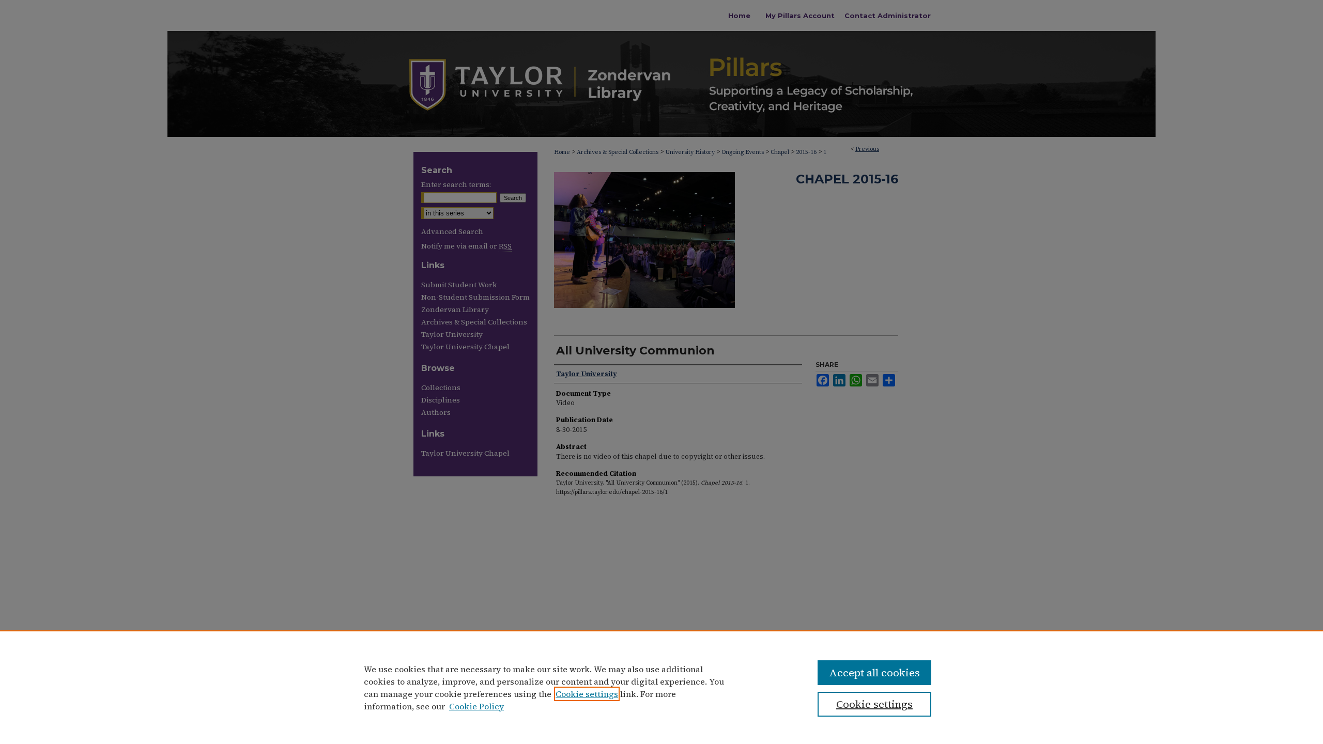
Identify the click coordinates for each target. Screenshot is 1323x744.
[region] (661, 687)
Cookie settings (587, 694)
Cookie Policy (476, 706)
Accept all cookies (874, 672)
